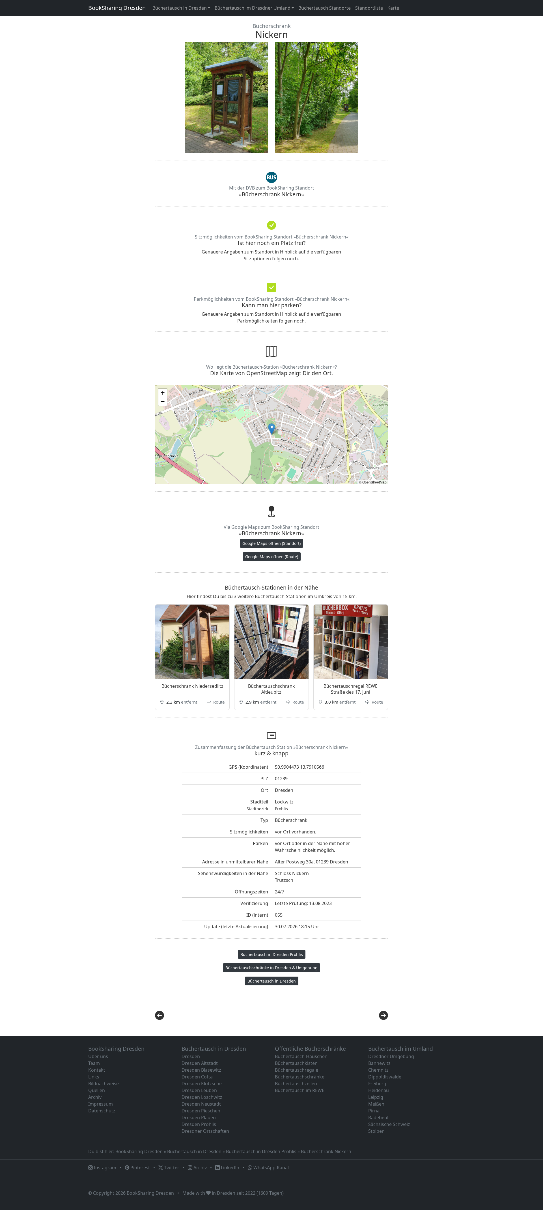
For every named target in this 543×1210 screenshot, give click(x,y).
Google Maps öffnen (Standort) (271, 543)
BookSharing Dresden (117, 8)
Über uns (98, 1056)
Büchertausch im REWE (299, 1090)
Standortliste (369, 8)
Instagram (104, 1167)
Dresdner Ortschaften (205, 1131)
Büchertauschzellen (296, 1083)
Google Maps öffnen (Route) (271, 556)
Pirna (374, 1111)
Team (94, 1063)
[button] (271, 429)
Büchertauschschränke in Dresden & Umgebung (271, 967)
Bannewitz (379, 1063)
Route (218, 702)
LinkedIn (229, 1167)
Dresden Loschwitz (202, 1097)
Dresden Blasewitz (201, 1070)
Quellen (96, 1090)
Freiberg (377, 1083)
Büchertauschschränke (299, 1077)
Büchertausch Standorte (324, 8)
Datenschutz (101, 1111)
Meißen (376, 1104)
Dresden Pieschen (201, 1111)
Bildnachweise (103, 1083)
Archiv (95, 1097)
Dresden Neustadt (201, 1104)
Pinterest (139, 1167)
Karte (393, 8)
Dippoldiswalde (384, 1077)
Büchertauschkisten (296, 1063)
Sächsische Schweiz (389, 1124)
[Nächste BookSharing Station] (331, 1015)
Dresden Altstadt (200, 1063)
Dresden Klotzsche (202, 1083)
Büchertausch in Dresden (271, 981)
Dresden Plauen (199, 1117)
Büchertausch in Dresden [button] (179, 8)
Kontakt (96, 1070)
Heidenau (378, 1090)
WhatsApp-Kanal (270, 1167)
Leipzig (375, 1097)
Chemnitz (378, 1070)
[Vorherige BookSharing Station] (211, 1015)
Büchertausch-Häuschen (301, 1056)
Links (93, 1077)
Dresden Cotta (197, 1077)
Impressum (100, 1104)
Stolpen (376, 1131)
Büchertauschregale (296, 1070)
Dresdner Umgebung (391, 1056)
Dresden (191, 1056)
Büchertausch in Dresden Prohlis (271, 954)
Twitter (171, 1167)
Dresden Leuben (199, 1090)
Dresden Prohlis (199, 1124)
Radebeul (378, 1117)
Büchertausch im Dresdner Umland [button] (252, 8)
